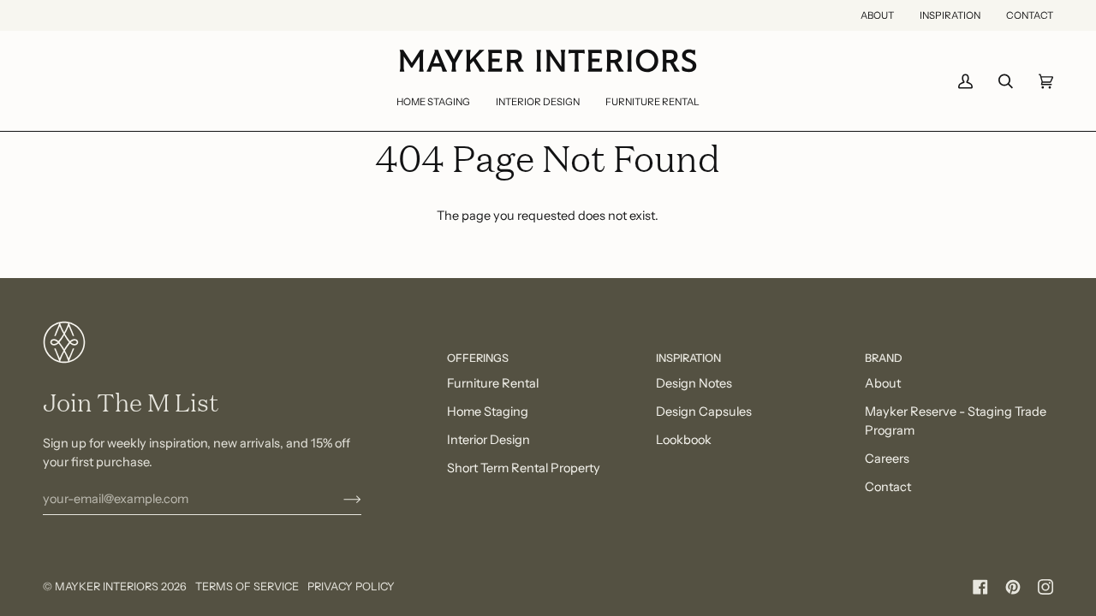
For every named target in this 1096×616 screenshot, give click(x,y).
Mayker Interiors (106, 586)
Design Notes (694, 383)
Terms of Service (247, 586)
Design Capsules (704, 411)
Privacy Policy (351, 586)
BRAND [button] (883, 358)
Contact (888, 487)
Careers (887, 458)
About (883, 383)
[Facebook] (980, 587)
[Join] (338, 498)
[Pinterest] (1013, 587)
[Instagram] (1045, 587)
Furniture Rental (493, 383)
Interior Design (488, 439)
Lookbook (684, 439)
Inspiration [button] (688, 358)
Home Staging (487, 411)
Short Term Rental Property (523, 468)
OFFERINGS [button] (478, 358)
